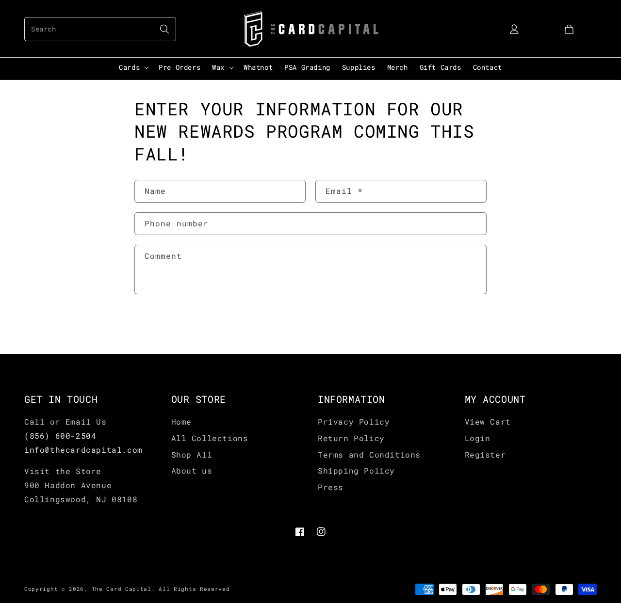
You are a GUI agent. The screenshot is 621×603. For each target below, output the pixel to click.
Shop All (191, 454)
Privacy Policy (354, 421)
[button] (100, 29)
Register (485, 454)
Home (181, 421)
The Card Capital (121, 588)
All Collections (209, 438)
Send (164, 325)
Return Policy (351, 438)
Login (477, 438)
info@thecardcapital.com (83, 449)
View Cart (488, 421)
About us (191, 470)
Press (330, 487)
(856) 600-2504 (60, 435)
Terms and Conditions (369, 454)
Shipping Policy (356, 470)
